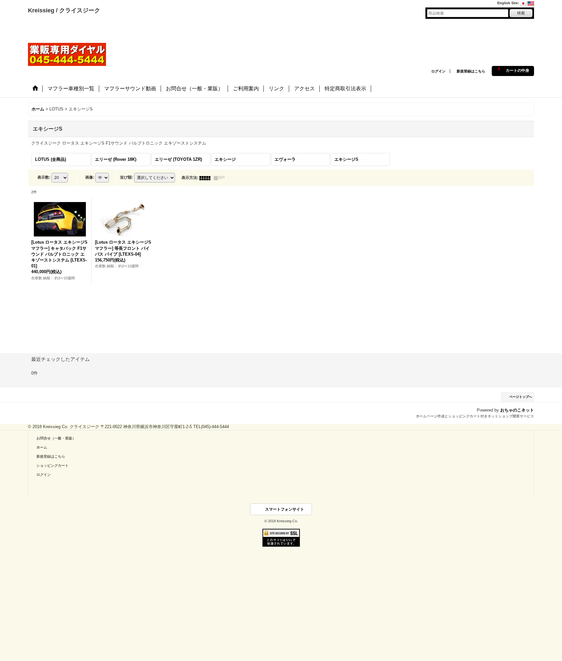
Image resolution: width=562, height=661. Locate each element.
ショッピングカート (52, 465)
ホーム (41, 447)
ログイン (438, 71)
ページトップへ (520, 397)
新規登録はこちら (471, 71)
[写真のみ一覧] (206, 177)
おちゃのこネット (517, 410)
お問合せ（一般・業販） (56, 438)
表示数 (43, 177)
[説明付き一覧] (221, 177)
